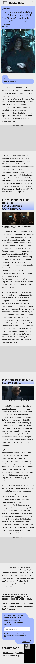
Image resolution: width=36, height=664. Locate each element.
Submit (24, 641)
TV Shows (20, 652)
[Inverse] (16, 3)
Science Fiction (9, 656)
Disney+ (19, 596)
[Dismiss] (32, 645)
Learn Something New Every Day (14, 616)
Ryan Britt (8, 24)
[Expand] (26, 645)
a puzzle (5, 105)
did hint (18, 164)
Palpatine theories (9, 409)
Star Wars (10, 81)
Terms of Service (16, 635)
